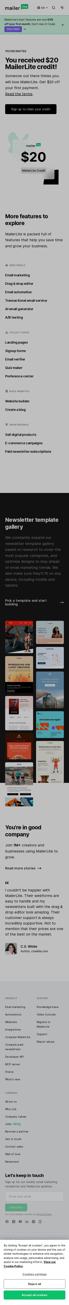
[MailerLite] (16, 7)
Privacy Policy (44, 1214)
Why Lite (10, 1109)
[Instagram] (33, 1221)
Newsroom (12, 1161)
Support (42, 1034)
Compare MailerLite (17, 1037)
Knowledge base (48, 1006)
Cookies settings (34, 1274)
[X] (13, 1221)
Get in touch (13, 1139)
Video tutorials (46, 1014)
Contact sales (14, 1146)
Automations (13, 1014)
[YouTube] (20, 1221)
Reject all (34, 1284)
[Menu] (61, 7)
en (43, 7)
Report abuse (46, 1041)
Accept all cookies (34, 1295)
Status (9, 1071)
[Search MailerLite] (53, 7)
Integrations (13, 1029)
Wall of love (12, 1154)
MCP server (12, 1064)
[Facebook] (7, 1221)
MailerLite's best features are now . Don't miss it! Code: (30, 24)
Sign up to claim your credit (30, 109)
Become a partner (17, 1131)
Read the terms (18, 94)
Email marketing (15, 1006)
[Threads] (40, 1221)
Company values (15, 1116)
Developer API (14, 1056)
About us (11, 1101)
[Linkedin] (27, 1221)
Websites (11, 1022)
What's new (12, 1079)
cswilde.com (39, 951)
